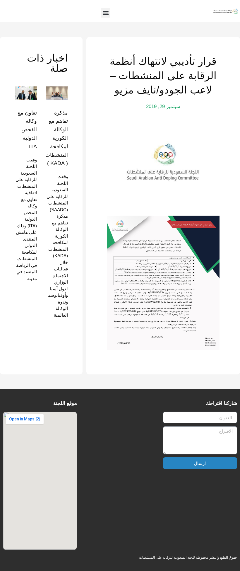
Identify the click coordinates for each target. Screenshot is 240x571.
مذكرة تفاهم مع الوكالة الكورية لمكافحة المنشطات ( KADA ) (56, 138)
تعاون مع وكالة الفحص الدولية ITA (27, 129)
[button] (105, 13)
